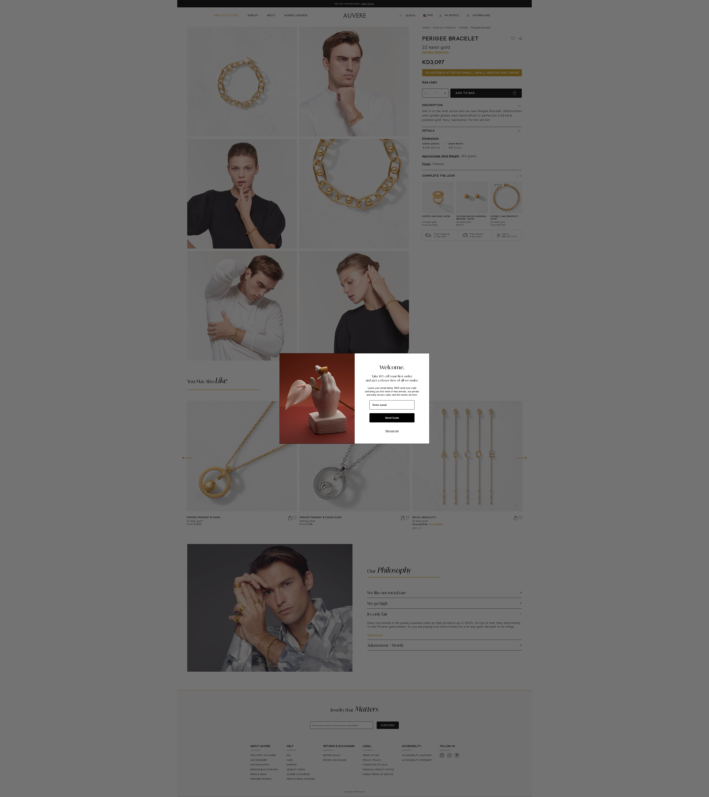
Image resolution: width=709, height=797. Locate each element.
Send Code (392, 417)
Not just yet (392, 430)
